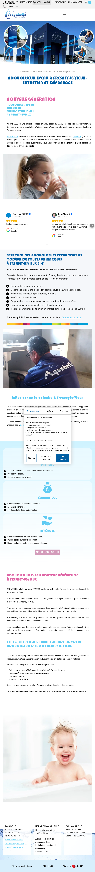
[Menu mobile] (64, 14)
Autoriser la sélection (46, 457)
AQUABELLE (12, 136)
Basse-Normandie (40, 71)
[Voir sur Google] (8, 215)
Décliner (31, 458)
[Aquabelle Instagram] (7, 2)
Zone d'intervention (14, 847)
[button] (3, 226)
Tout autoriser (62, 457)
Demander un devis (71, 317)
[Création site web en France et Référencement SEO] (73, 866)
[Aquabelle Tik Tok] (13, 2)
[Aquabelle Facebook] (4, 2)
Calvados (54, 71)
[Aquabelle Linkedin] (10, 2)
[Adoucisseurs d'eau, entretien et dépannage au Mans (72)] (15, 14)
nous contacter (47, 552)
